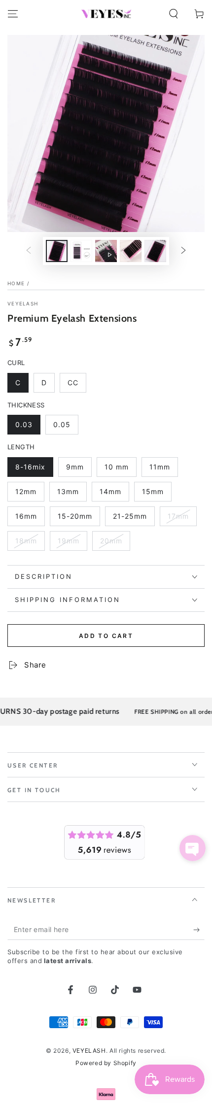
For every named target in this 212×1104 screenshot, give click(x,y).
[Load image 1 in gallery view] (57, 251)
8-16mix (34, 470)
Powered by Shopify (106, 1063)
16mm (30, 519)
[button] (173, 13)
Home (16, 283)
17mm (182, 519)
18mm (30, 543)
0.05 (65, 427)
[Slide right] (183, 251)
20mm (115, 543)
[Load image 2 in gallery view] (81, 251)
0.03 (27, 427)
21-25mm (133, 519)
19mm (72, 543)
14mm (114, 494)
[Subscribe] (199, 930)
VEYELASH (22, 303)
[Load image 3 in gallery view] (130, 251)
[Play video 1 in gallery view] (106, 251)
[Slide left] (28, 251)
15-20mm (78, 519)
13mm (72, 494)
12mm (29, 494)
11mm (163, 470)
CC (76, 385)
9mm (79, 470)
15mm (156, 494)
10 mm (120, 470)
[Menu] (13, 13)
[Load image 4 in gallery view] (155, 251)
